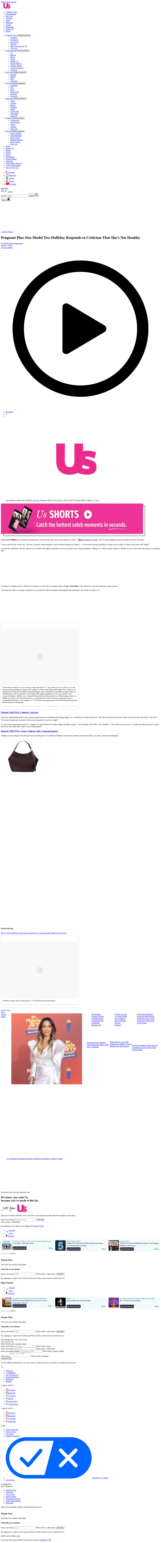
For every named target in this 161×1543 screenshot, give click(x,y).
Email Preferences (12, 1377)
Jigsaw (12, 125)
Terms (27, 1226)
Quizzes (13, 127)
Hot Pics (13, 44)
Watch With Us (16, 64)
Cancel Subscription (13, 165)
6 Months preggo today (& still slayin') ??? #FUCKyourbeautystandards (28, 1001)
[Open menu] (2, 8)
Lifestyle (9, 18)
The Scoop (5, 1356)
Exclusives (14, 40)
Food (12, 90)
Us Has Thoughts (16, 68)
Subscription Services (14, 163)
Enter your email (7, 1349)
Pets (11, 88)
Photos (8, 151)
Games (8, 25)
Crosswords (14, 120)
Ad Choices (10, 1480)
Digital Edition (11, 159)
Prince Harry (15, 138)
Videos (8, 153)
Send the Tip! (6, 1358)
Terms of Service (12, 1430)
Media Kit (9, 1379)
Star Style (9, 16)
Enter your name (7, 1346)
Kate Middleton (16, 136)
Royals (8, 131)
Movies (13, 55)
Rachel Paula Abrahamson (13, 243)
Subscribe (9, 161)
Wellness (13, 94)
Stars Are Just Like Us (18, 46)
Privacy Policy (38, 1226)
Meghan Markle (16, 140)
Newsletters (10, 157)
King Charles (15, 142)
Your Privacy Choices (100, 1478)
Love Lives (14, 42)
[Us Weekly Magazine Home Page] (6, 8)
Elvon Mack (64, 717)
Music (12, 57)
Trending (13, 38)
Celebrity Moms (7, 232)
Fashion (13, 75)
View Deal (62, 933)
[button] (80, 193)
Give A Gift (10, 1494)
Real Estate (14, 92)
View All (13, 48)
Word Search (15, 122)
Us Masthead (10, 1373)
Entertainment (11, 14)
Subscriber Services (13, 1499)
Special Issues (11, 1497)
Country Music (16, 66)
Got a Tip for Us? (12, 168)
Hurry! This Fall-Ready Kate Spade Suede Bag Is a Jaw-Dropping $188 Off (29, 933)
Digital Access (11, 1490)
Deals (12, 101)
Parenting (13, 86)
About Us (9, 1371)
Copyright (9, 1434)
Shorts (8, 31)
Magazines (10, 27)
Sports (8, 21)
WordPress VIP (45, 1540)
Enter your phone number (10, 1351)
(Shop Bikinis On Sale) (87, 540)
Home (12, 109)
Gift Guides (14, 111)
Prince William (15, 133)
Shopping (9, 23)
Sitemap (9, 1381)
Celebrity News (11, 12)
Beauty (13, 77)
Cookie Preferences (13, 1436)
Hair (12, 79)
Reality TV (10, 29)
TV (11, 53)
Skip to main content (8, 2)
